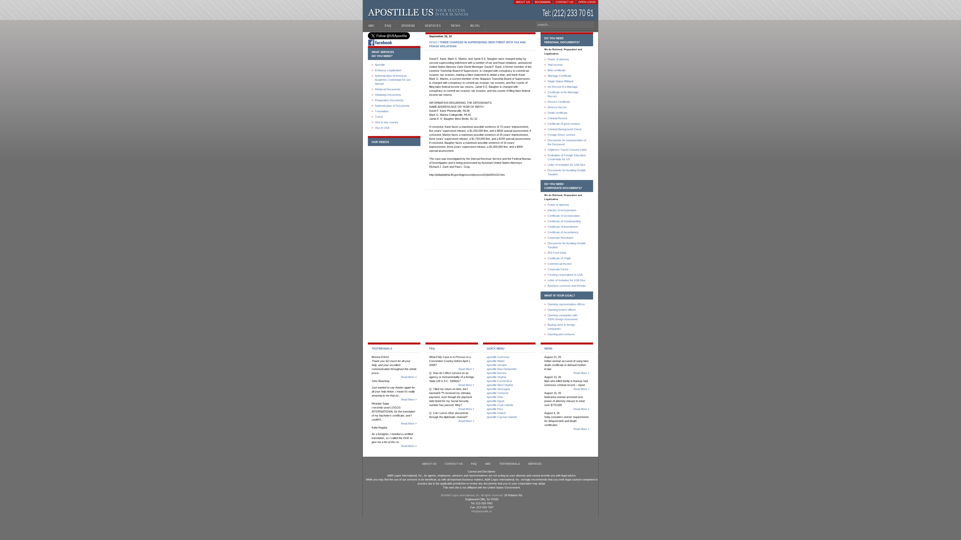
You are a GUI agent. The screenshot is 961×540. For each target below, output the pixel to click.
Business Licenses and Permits (567, 285)
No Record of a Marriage (563, 86)
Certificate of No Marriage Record (563, 94)
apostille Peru (495, 409)
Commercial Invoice (560, 263)
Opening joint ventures (561, 334)
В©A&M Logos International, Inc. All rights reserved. (472, 495)
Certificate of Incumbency (563, 232)
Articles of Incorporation (562, 210)
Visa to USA (382, 127)
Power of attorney (558, 59)
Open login (587, 2)
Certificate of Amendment (563, 226)
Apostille (380, 64)
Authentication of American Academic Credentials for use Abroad (393, 79)
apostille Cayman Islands (502, 417)
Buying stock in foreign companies (561, 326)
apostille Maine (496, 361)
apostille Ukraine (497, 365)
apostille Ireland (496, 413)
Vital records (555, 64)
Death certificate (557, 112)
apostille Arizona (496, 373)
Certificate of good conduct (564, 123)
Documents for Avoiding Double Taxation (567, 172)
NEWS (433, 42)
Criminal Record (557, 118)
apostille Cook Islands (500, 405)
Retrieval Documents (387, 89)
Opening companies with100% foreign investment (563, 317)
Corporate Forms (558, 269)
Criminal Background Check (565, 129)
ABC (488, 463)
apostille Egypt (495, 401)
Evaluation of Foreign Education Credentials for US (567, 157)
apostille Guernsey (498, 357)
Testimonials (509, 463)
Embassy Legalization (388, 70)
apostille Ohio (495, 397)
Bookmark (543, 2)
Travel (379, 116)
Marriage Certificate (559, 75)
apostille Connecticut (499, 381)
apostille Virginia (496, 377)
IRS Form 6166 (557, 252)
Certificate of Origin (559, 258)
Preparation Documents (389, 100)
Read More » (409, 377)
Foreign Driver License (561, 134)
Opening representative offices (566, 304)
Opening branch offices (562, 309)
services (535, 463)
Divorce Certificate (559, 101)
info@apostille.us (481, 511)
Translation (381, 111)
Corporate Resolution (560, 237)
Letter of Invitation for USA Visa (566, 164)
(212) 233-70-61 (569, 13)
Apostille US (419, 13)
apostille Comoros (498, 393)
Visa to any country (386, 122)
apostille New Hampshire (502, 369)
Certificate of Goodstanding (564, 221)
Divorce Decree (557, 107)
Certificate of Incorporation (564, 215)
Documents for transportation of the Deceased (567, 142)
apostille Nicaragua (498, 389)
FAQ (474, 463)
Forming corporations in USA (565, 274)
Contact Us (564, 2)
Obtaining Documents (388, 94)
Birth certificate (557, 70)
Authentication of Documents (392, 105)
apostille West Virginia (500, 385)
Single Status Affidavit (560, 81)
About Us (523, 2)
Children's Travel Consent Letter (567, 149)
